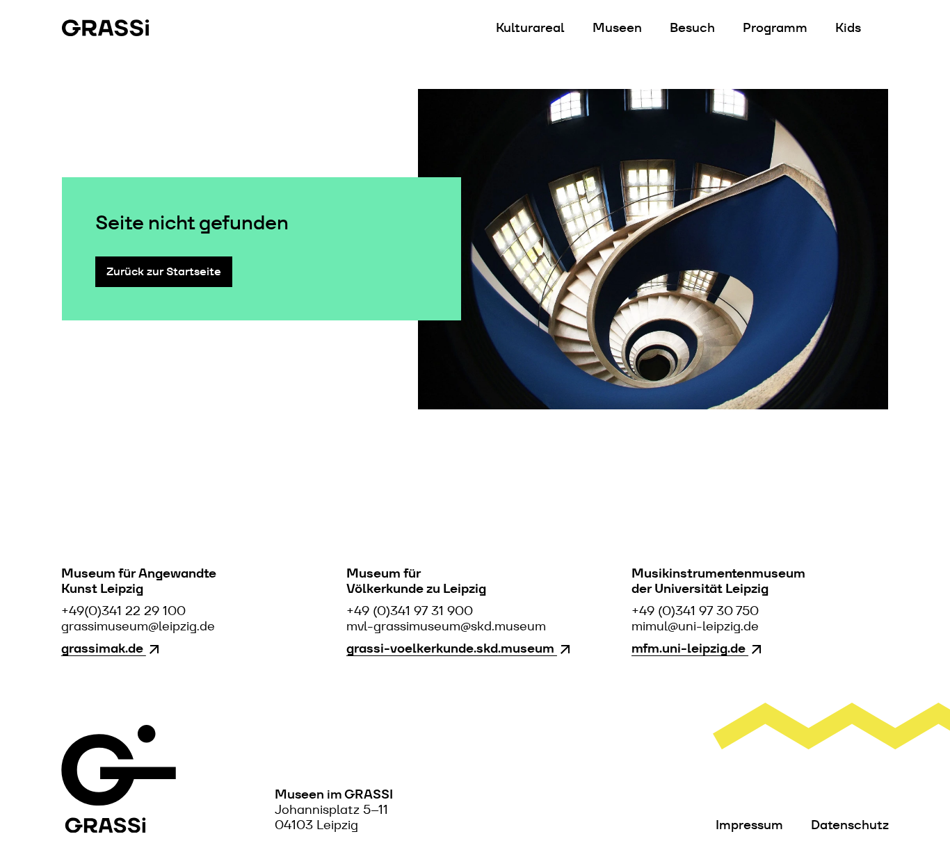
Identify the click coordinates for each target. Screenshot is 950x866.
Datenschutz (850, 825)
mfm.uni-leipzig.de (689, 648)
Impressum (749, 825)
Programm (775, 27)
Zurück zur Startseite (163, 271)
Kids (848, 27)
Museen (617, 27)
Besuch (692, 27)
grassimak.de (103, 648)
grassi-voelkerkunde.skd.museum (451, 648)
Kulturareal (530, 27)
